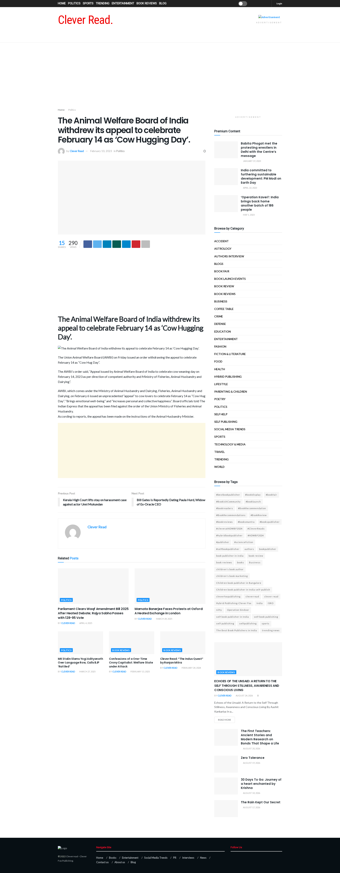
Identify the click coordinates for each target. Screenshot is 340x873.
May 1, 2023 (249, 214)
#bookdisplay (253, 494)
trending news (271, 630)
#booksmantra (246, 522)
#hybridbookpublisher (229, 535)
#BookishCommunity (228, 501)
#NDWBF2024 (256, 535)
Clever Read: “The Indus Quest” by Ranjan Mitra (181, 661)
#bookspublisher (270, 522)
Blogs (218, 263)
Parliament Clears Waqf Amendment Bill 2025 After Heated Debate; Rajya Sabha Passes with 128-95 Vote (93, 613)
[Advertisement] (170, 76)
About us (120, 862)
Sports (88, 3)
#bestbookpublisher (228, 494)
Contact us (102, 862)
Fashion (220, 346)
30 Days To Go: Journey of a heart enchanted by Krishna (261, 784)
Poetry (219, 399)
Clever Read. (85, 20)
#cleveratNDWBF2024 (229, 528)
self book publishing (266, 616)
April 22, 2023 (250, 187)
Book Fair (221, 271)
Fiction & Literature (230, 354)
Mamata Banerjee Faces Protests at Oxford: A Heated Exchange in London (169, 611)
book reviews (224, 562)
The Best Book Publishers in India (236, 630)
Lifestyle (221, 384)
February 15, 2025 (140, 671)
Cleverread (72, 856)
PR (174, 857)
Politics (74, 3)
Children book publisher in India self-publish (243, 589)
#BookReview (259, 515)
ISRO (270, 603)
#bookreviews (224, 522)
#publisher (222, 542)
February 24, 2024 (191, 667)
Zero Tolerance (252, 758)
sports (265, 623)
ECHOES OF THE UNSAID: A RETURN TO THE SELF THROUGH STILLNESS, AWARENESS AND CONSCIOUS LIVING (246, 685)
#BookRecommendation (252, 508)
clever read (271, 596)
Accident (221, 241)
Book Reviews (147, 3)
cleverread (252, 596)
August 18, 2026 (251, 793)
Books (112, 857)
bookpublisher (267, 549)
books (240, 562)
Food (218, 361)
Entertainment (123, 3)
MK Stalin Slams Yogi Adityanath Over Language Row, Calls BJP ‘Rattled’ (80, 662)
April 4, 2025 (85, 623)
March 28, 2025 (164, 618)
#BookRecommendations (231, 515)
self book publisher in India (232, 616)
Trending (102, 3)
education (222, 331)
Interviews (188, 857)
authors (249, 549)
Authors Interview (229, 256)
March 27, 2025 (87, 671)
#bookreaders (224, 508)
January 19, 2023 (252, 161)
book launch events (230, 278)
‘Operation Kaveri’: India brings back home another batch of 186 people (260, 203)
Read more (224, 719)
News (203, 857)
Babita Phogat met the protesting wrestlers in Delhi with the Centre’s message (259, 149)
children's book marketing (232, 576)
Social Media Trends (155, 857)
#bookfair (271, 494)
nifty (219, 610)
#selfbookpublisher (227, 549)
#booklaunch (253, 501)
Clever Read (77, 151)
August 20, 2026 (251, 748)
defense (220, 323)
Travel (219, 451)
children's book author (230, 569)
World (219, 466)
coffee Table (224, 308)
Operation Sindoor (238, 610)
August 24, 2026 (244, 695)
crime (218, 316)
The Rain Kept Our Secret (260, 802)
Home (62, 3)
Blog (162, 3)
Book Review (224, 286)
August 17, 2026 (251, 807)
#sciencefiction (243, 542)
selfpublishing (248, 623)
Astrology (222, 248)
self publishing (225, 421)
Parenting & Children (230, 391)
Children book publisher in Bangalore (238, 583)
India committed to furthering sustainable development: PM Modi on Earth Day (261, 176)
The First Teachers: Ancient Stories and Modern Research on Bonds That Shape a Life (260, 737)
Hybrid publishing (228, 376)
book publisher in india (230, 555)
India (260, 603)
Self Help (220, 414)
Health (219, 369)
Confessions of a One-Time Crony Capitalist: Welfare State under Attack (131, 662)
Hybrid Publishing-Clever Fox (233, 603)
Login (279, 3)
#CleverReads (256, 528)
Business (220, 301)
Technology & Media (230, 444)
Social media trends (229, 429)
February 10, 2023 (101, 151)
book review (256, 555)
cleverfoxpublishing (228, 596)
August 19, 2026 (251, 763)
